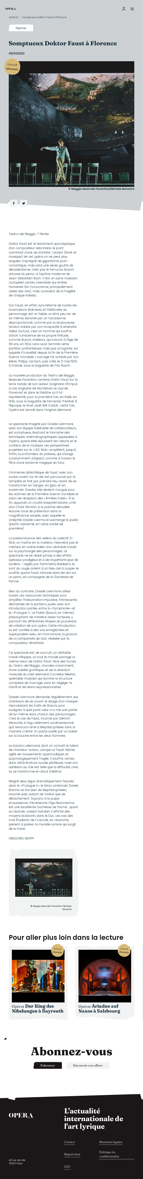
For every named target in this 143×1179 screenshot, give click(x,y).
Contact (69, 1142)
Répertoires (72, 1154)
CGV (67, 1166)
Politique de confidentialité (109, 1154)
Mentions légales (110, 1142)
